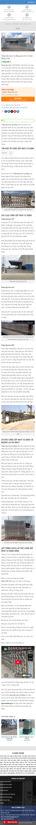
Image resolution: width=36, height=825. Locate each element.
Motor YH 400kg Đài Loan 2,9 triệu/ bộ (27, 737)
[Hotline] (4, 822)
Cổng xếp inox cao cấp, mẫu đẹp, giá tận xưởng (9, 737)
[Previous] (1, 731)
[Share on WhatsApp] (2, 111)
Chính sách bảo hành (5, 781)
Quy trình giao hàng (5, 800)
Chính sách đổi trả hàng (6, 797)
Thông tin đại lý (4, 790)
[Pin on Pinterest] (14, 111)
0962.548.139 (31, 2)
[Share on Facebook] (5, 111)
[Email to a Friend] (11, 111)
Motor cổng (15, 24)
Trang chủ (8, 24)
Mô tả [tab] (3, 120)
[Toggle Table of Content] (10, 153)
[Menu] (3, 2)
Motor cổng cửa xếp (25, 24)
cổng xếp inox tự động (14, 107)
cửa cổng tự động (23, 107)
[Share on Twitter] (8, 111)
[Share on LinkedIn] (17, 111)
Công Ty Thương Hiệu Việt (25, 823)
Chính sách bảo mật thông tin (7, 794)
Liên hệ (2, 803)
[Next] (35, 731)
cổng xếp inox (6, 107)
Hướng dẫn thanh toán (5, 787)
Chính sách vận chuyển (6, 784)
